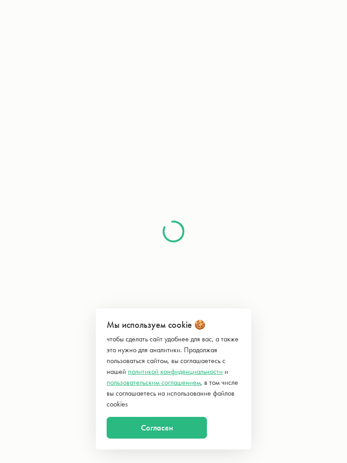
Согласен (157, 427)
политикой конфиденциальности (175, 371)
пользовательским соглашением (154, 382)
